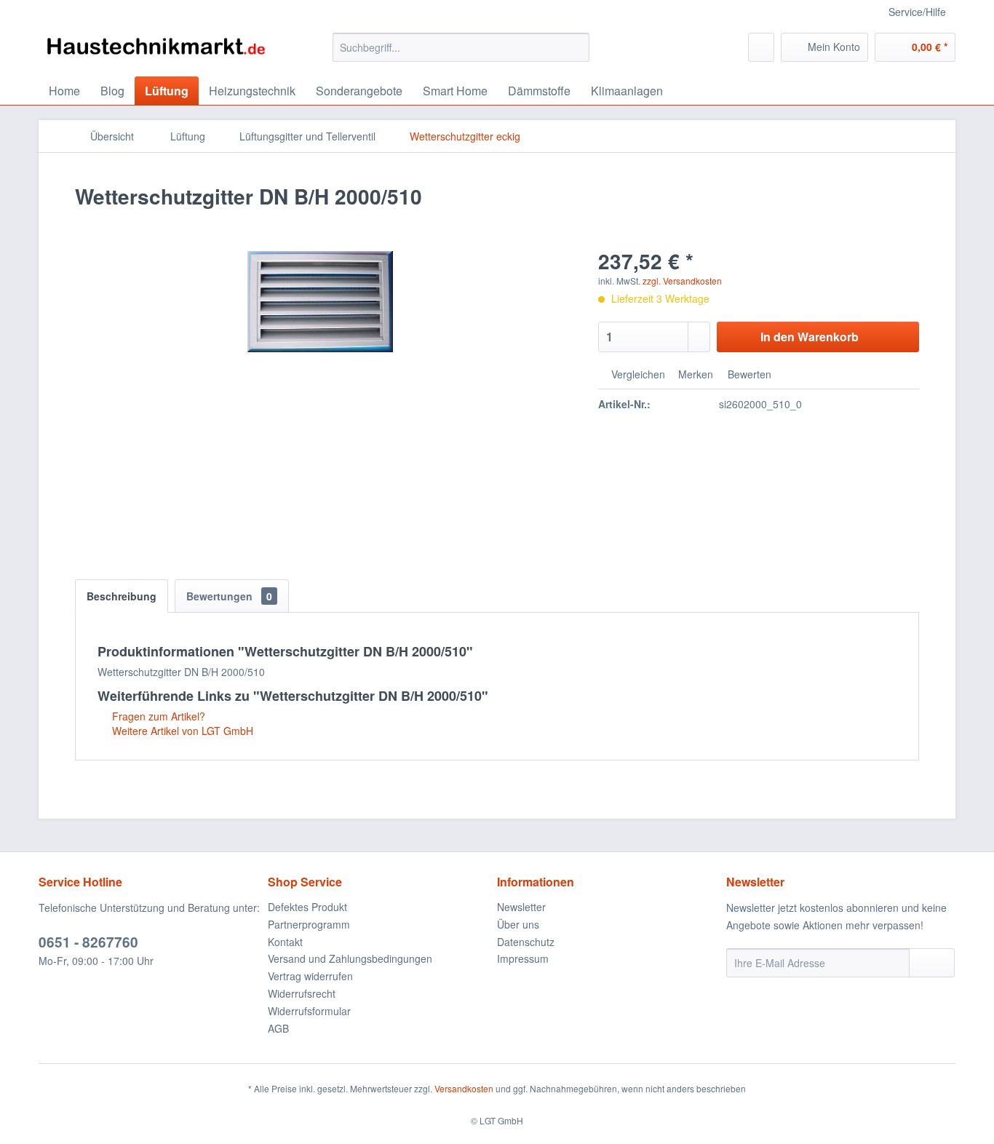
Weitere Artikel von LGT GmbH (181, 730)
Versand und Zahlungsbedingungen (350, 958)
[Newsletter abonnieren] (932, 962)
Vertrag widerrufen (310, 976)
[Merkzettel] (761, 47)
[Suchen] (575, 47)
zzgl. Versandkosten (682, 280)
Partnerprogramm (309, 924)
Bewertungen (229, 596)
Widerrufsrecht (301, 993)
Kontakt (285, 941)
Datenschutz (525, 941)
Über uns (518, 924)
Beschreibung (121, 596)
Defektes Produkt (307, 906)
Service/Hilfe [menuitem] (917, 11)
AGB (278, 1028)
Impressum (523, 958)
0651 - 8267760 (88, 942)
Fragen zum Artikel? (157, 716)
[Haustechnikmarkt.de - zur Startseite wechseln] (156, 51)
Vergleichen (636, 374)
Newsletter (521, 906)
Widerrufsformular (309, 1011)
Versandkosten (463, 1088)
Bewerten (748, 374)
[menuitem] (461, 47)
